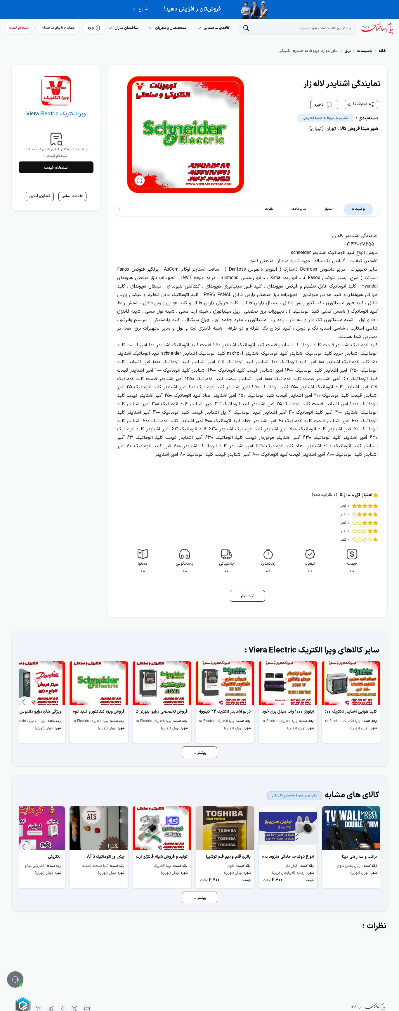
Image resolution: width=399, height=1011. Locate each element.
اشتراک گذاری (357, 104)
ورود (91, 27)
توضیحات (358, 209)
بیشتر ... (199, 753)
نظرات (269, 209)
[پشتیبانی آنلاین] (15, 979)
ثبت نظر (247, 596)
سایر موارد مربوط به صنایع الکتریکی (325, 118)
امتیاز (329, 209)
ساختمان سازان (126, 28)
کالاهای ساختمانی (217, 28)
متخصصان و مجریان (170, 28)
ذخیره (320, 104)
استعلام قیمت (19, 27)
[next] (120, 209)
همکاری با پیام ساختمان (58, 27)
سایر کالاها (299, 209)
